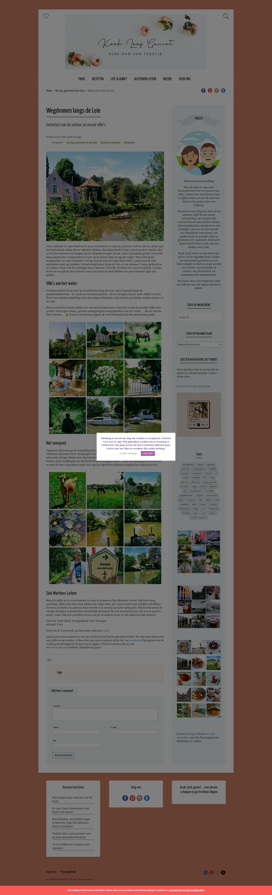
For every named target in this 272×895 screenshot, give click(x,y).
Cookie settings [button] (128, 453)
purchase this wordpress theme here (186, 890)
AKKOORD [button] (148, 453)
